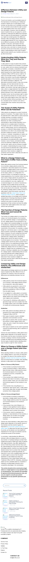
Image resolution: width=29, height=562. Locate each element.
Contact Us (3, 552)
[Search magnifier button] (24, 485)
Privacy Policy (4, 543)
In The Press (4, 548)
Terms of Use (4, 541)
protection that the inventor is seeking (15, 358)
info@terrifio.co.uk (15, 557)
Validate (3, 546)
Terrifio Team (6, 13)
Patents (3, 550)
